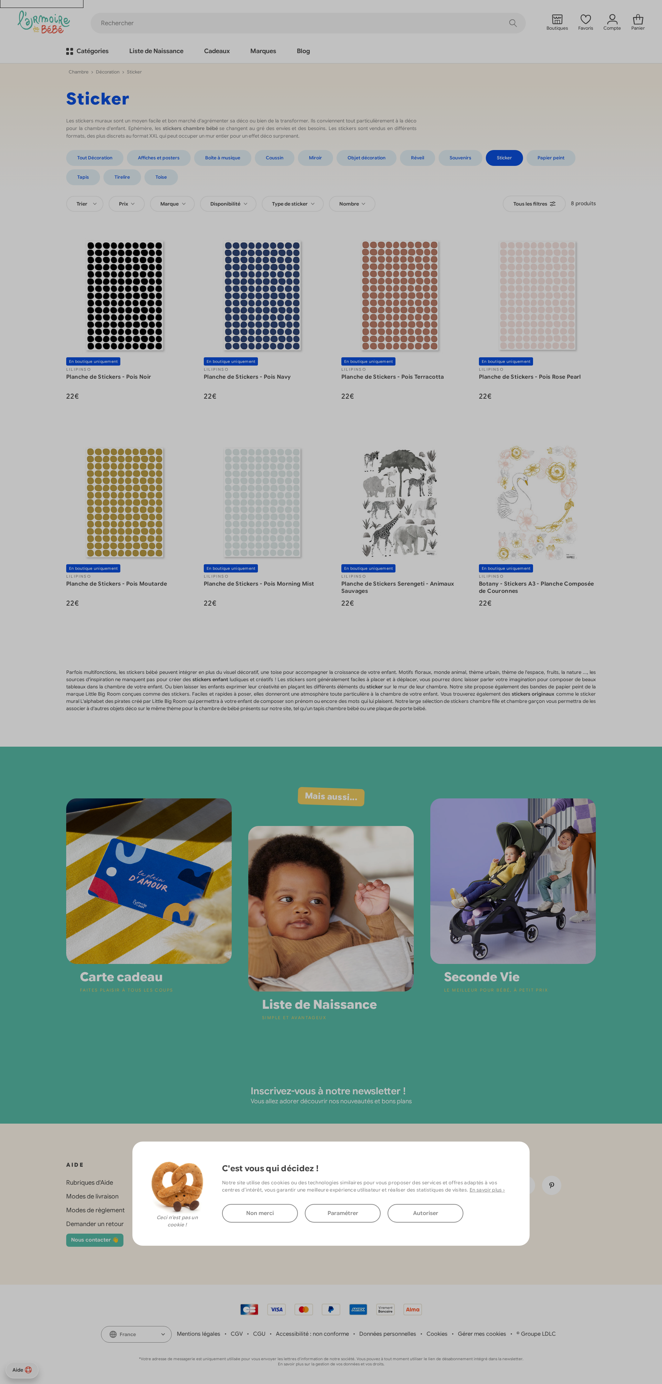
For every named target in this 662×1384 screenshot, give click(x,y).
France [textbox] (128, 1334)
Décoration (108, 72)
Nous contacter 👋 (95, 1240)
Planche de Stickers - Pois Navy (247, 377)
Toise (161, 177)
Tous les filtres (530, 204)
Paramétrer (343, 1212)
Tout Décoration (94, 158)
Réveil (417, 158)
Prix (124, 204)
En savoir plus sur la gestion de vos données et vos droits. (331, 1364)
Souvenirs (460, 158)
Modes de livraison (92, 1196)
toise (276, 672)
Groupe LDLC (538, 1334)
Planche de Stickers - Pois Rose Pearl (530, 377)
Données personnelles (387, 1334)
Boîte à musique (222, 158)
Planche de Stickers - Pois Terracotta (392, 377)
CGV (237, 1334)
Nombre (349, 204)
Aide (17, 1370)
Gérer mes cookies (482, 1334)
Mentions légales (198, 1334)
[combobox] (84, 204)
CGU (259, 1334)
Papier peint (551, 158)
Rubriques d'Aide (89, 1182)
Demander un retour (95, 1224)
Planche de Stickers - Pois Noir (108, 377)
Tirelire (122, 177)
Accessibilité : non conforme (312, 1334)
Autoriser (425, 1212)
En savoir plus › (487, 1189)
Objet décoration (366, 158)
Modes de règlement (95, 1210)
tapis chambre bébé (336, 708)
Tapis (83, 177)
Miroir (315, 158)
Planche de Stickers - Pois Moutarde (116, 583)
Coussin (274, 158)
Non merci (260, 1212)
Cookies (437, 1334)
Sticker (504, 158)
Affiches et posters (159, 158)
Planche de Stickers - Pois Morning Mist (259, 583)
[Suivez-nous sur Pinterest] (551, 1185)
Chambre (79, 72)
